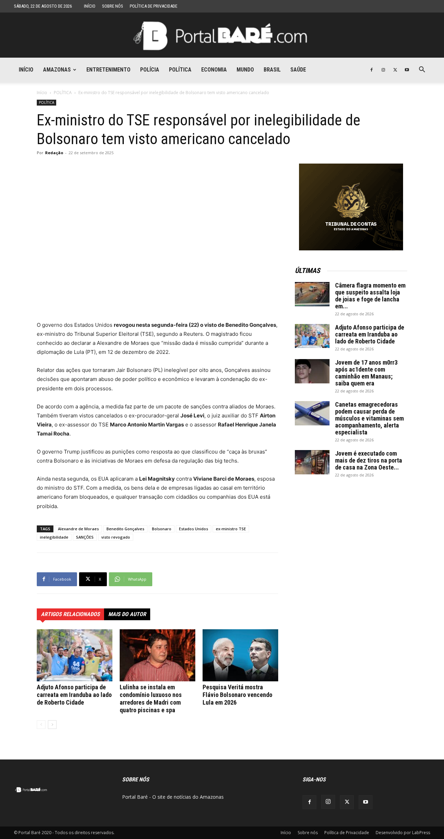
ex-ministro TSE (231, 528)
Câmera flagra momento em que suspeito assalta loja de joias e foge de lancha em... (370, 296)
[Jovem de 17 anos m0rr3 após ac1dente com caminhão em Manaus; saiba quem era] (312, 371)
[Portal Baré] (222, 35)
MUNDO (245, 69)
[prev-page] (41, 724)
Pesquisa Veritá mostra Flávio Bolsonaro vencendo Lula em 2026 (237, 694)
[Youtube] (407, 70)
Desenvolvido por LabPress (403, 833)
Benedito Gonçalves (125, 528)
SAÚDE (298, 69)
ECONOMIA (214, 69)
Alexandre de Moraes (78, 528)
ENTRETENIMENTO (108, 69)
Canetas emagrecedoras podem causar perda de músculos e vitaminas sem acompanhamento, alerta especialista (369, 418)
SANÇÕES (85, 537)
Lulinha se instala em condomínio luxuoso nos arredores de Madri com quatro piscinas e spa (151, 698)
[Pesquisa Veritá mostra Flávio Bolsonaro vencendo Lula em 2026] (240, 655)
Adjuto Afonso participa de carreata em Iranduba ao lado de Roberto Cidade (74, 694)
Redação (54, 152)
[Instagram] (383, 70)
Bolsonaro (161, 528)
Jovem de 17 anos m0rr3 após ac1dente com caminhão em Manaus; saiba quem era (366, 373)
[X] (395, 70)
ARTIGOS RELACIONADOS (70, 614)
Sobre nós (112, 6)
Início (89, 6)
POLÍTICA (180, 69)
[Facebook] (371, 70)
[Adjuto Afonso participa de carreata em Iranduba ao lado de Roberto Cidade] (74, 655)
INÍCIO (26, 69)
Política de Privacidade (153, 6)
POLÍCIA (149, 69)
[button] (421, 70)
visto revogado (115, 537)
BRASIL (272, 69)
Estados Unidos (193, 528)
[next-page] (52, 724)
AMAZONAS (57, 69)
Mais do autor (127, 614)
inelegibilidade (54, 537)
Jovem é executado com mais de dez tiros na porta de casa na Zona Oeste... (368, 460)
